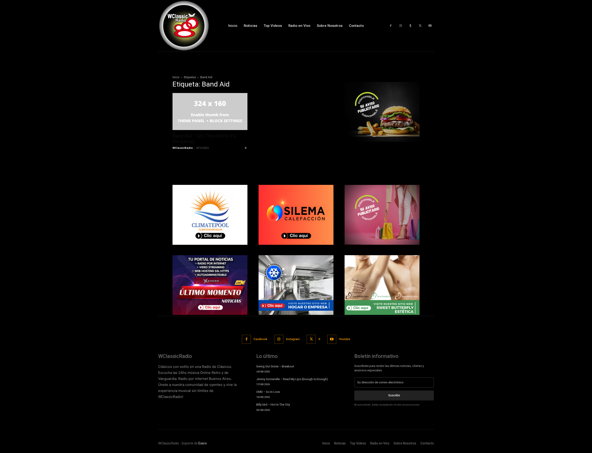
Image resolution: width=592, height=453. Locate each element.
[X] (420, 26)
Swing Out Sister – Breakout (275, 366)
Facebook (260, 339)
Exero (202, 443)
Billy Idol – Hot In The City (273, 404)
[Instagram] (400, 26)
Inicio (176, 77)
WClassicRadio (183, 147)
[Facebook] (391, 26)
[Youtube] (430, 26)
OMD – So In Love (268, 392)
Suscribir (394, 395)
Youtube (344, 339)
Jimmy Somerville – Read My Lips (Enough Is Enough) (292, 379)
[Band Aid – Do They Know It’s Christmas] (210, 111)
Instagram (293, 339)
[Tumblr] (410, 26)
